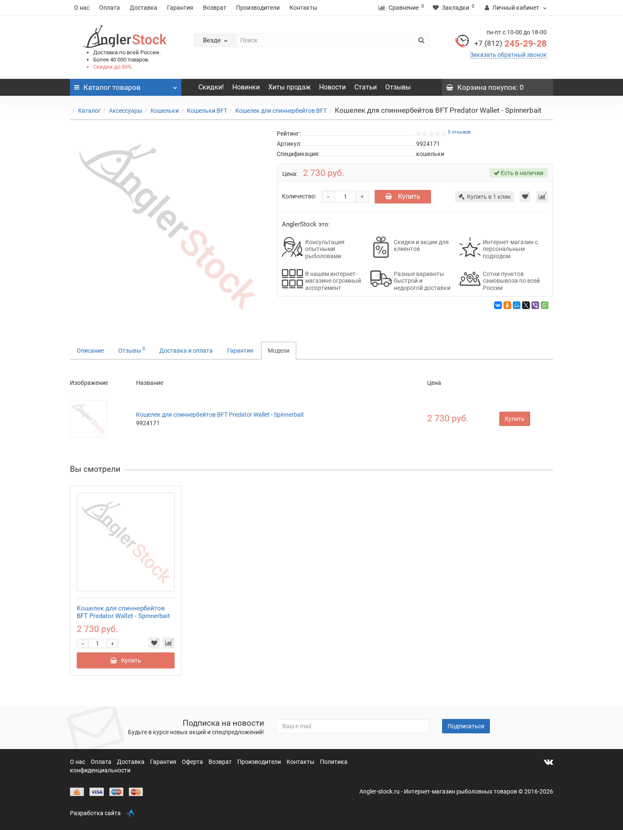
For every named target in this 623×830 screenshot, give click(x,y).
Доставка (143, 7)
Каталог (89, 110)
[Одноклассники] (507, 305)
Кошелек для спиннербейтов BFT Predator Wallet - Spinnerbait (220, 414)
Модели (278, 350)
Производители (258, 7)
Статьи (365, 87)
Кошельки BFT (207, 110)
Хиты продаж (289, 87)
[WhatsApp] (544, 305)
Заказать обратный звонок (508, 54)
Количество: (299, 196)
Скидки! (211, 87)
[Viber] (535, 305)
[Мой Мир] (516, 305)
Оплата (109, 7)
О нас (81, 7)
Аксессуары (125, 110)
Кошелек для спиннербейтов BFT (281, 110)
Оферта (193, 761)
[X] (526, 305)
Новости (332, 87)
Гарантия (180, 7)
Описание (90, 350)
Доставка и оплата (186, 350)
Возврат (214, 7)
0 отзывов (459, 132)
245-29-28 (510, 44)
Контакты (303, 7)
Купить (408, 196)
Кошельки (164, 110)
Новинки (246, 87)
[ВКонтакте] (498, 305)
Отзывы (398, 87)
